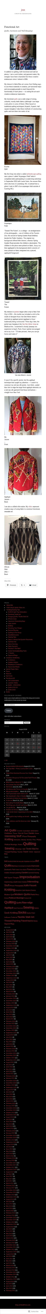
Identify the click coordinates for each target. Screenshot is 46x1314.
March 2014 (10, 1265)
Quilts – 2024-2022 (14, 685)
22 (33, 747)
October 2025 (10, 948)
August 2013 (10, 1281)
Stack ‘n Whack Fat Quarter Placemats (20, 639)
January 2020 (10, 1106)
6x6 (5, 861)
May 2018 (9, 1151)
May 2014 (9, 1261)
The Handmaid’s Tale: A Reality (16, 796)
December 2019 (11, 1108)
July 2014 (9, 1256)
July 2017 (9, 1174)
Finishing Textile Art (14, 614)
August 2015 (10, 1227)
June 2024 (9, 985)
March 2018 (10, 1156)
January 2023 (10, 1023)
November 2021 (11, 1055)
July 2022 (9, 1037)
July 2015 (9, 1229)
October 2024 (10, 975)
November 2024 (11, 973)
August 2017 (10, 1172)
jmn (23, 9)
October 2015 (10, 1222)
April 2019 (9, 1126)
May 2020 (9, 1096)
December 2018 (11, 1135)
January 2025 (10, 969)
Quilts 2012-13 (13, 687)
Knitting (10, 626)
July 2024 (9, 982)
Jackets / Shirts (13, 683)
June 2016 (9, 1204)
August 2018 (10, 1144)
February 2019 (10, 1131)
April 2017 (9, 1181)
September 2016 (11, 1197)
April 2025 (9, 962)
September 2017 (11, 1169)
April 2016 (9, 1208)
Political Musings (11, 844)
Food (26, 833)
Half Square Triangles (11, 878)
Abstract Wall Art (13, 861)
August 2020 (10, 1090)
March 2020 (10, 1101)
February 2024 (10, 994)
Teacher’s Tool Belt (14, 648)
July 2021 (9, 1064)
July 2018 (9, 1147)
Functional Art (10, 678)
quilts (16, 99)
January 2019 (10, 1133)
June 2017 (9, 1176)
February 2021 (10, 1076)
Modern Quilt (9, 894)
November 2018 (11, 1137)
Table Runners (13, 646)
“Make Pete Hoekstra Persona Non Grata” (19, 773)
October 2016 (10, 1194)
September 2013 (11, 1279)
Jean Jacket (12, 623)
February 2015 (10, 1240)
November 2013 (11, 1274)
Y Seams (11, 653)
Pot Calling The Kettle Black (15, 803)
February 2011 (10, 1290)
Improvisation (29, 877)
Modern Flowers (30, 890)
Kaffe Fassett (30, 885)
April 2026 (9, 937)
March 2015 (10, 1238)
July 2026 (9, 932)
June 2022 (9, 1039)
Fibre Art (8, 673)
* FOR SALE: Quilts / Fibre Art (15, 607)
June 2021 (9, 1067)
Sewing (9, 848)
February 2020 (10, 1103)
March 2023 (10, 1019)
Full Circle (9, 676)
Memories (17, 840)
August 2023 (10, 1007)
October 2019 (10, 1112)
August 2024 (10, 980)
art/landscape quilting (34, 174)
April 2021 (9, 1071)
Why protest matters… (13, 791)
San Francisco (18, 908)
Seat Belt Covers (13, 635)
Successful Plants (13, 667)
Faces (8, 671)
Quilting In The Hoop (14, 632)
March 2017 (10, 1183)
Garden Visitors (13, 662)
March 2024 (10, 991)
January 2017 (10, 1188)
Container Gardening (12, 658)
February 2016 (10, 1213)
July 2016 (9, 1201)
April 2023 (9, 1017)
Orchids (29, 840)
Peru (34, 840)
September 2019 (11, 1115)
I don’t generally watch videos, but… (17, 794)
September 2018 (11, 1142)
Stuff (23, 849)
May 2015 (9, 1233)
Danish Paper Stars (12, 669)
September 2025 (11, 950)
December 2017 (11, 1163)
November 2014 (11, 1247)
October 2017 (10, 1167)
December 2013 (11, 1272)
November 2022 (11, 1028)
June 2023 (9, 1012)
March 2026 (10, 939)
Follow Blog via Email (13, 695)
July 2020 (9, 1092)
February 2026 (10, 941)
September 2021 (11, 1060)
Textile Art (14, 917)
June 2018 (9, 1149)
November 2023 (11, 1000)
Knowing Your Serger (15, 628)
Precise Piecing (13, 630)
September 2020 (11, 1087)
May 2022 (9, 1042)
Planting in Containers (15, 664)
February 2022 (10, 1048)
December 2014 (11, 1245)
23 (39, 747)
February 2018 (10, 1158)
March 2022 (10, 1046)
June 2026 (9, 934)
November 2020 (11, 1083)
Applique (27, 861)
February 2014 (10, 1268)
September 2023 (11, 1005)
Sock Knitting (11, 912)
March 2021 (10, 1074)
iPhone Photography (29, 836)
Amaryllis (21, 861)
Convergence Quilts (24, 866)
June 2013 (9, 1286)
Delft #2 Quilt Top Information (17, 612)
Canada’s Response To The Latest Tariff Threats (21, 778)
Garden (31, 833)
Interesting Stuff (13, 836)
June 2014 (9, 1258)
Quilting (29, 844)
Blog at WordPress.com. (23, 1305)
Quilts (19, 902)
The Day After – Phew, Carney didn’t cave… (20, 768)
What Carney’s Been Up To (14, 782)
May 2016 (9, 1206)
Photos (39, 840)
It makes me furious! (12, 810)
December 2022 (11, 1026)
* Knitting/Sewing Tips (13, 610)
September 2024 (11, 978)
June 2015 (9, 1231)
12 (18, 743)
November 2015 (11, 1220)
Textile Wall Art (32, 849)
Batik (16, 866)
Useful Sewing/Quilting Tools (17, 651)
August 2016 (10, 1199)
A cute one (9, 800)
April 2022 (9, 1044)
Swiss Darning (12, 644)
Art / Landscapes (13, 680)
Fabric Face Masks (21, 869)
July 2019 (9, 1119)
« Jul (5, 760)
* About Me (9, 605)
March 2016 (10, 1211)
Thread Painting (11, 852)
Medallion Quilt (20, 890)
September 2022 (11, 1033)
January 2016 (10, 1215)
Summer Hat (12, 642)
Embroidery (34, 831)
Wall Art (30, 921)
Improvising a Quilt (10, 882)
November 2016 (11, 1192)
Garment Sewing (33, 873)
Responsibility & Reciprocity (15, 766)
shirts (30, 506)
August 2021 (10, 1062)
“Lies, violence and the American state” (18, 821)
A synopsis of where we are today (16, 798)
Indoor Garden (22, 882)
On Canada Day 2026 (13, 784)
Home (37, 833)
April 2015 (9, 1236)
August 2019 (10, 1117)
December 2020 (11, 1080)
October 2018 (10, 1140)
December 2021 (11, 1053)
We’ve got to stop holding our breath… (18, 816)
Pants (33, 894)
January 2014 (10, 1270)
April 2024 (9, 989)
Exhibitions (8, 833)
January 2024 (10, 996)
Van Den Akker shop (29, 324)
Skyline (36, 908)
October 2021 (10, 1058)
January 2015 (10, 1242)
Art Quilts (10, 830)
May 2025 (9, 959)
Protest (20, 844)
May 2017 (9, 1179)
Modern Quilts (22, 894)
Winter (31, 852)
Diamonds (35, 866)
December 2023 (11, 998)
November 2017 (11, 1165)
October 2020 (10, 1085)
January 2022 (10, 1051)
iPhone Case (12, 619)
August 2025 (10, 953)
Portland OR (27, 898)
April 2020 (9, 1099)
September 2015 (11, 1224)
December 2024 (11, 971)
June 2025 (9, 957)
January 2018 (10, 1160)
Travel (25, 852)
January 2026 (10, 943)
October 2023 (10, 1003)
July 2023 (9, 1010)
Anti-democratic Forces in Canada (17, 789)
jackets (16, 312)
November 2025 (11, 946)
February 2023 (10, 1021)
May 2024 (9, 987)
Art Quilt (32, 861)
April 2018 (9, 1154)
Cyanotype (26, 831)
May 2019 (9, 1124)
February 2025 (10, 966)
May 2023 (9, 1014)
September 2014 (11, 1252)
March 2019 (10, 1128)
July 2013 (9, 1284)
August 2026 (10, 930)
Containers (11, 660)
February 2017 (10, 1185)
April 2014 (9, 1263)
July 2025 (9, 955)
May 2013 (9, 1288)
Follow (8, 710)
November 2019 (11, 1110)
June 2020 (9, 1094)
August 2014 (10, 1254)
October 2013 (10, 1277)
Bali (13, 866)
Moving (23, 840)
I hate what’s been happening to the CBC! (19, 812)
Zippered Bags (13, 655)
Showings (18, 849)
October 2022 (10, 1030)
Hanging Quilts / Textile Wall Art (18, 616)
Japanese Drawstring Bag (16, 621)
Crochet (19, 831)
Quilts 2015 (11, 690)
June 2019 (9, 1121)
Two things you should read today (16, 805)
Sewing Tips (12, 637)
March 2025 (10, 964)
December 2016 (11, 1190)
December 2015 (11, 1217)
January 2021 (10, 1078)
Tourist (19, 852)
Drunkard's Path (9, 869)
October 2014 (10, 1249)
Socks (8, 692)
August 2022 (10, 1035)
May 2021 (9, 1069)
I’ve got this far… (11, 807)
